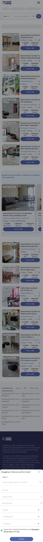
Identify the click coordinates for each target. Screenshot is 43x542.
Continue (21, 539)
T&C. (18, 531)
